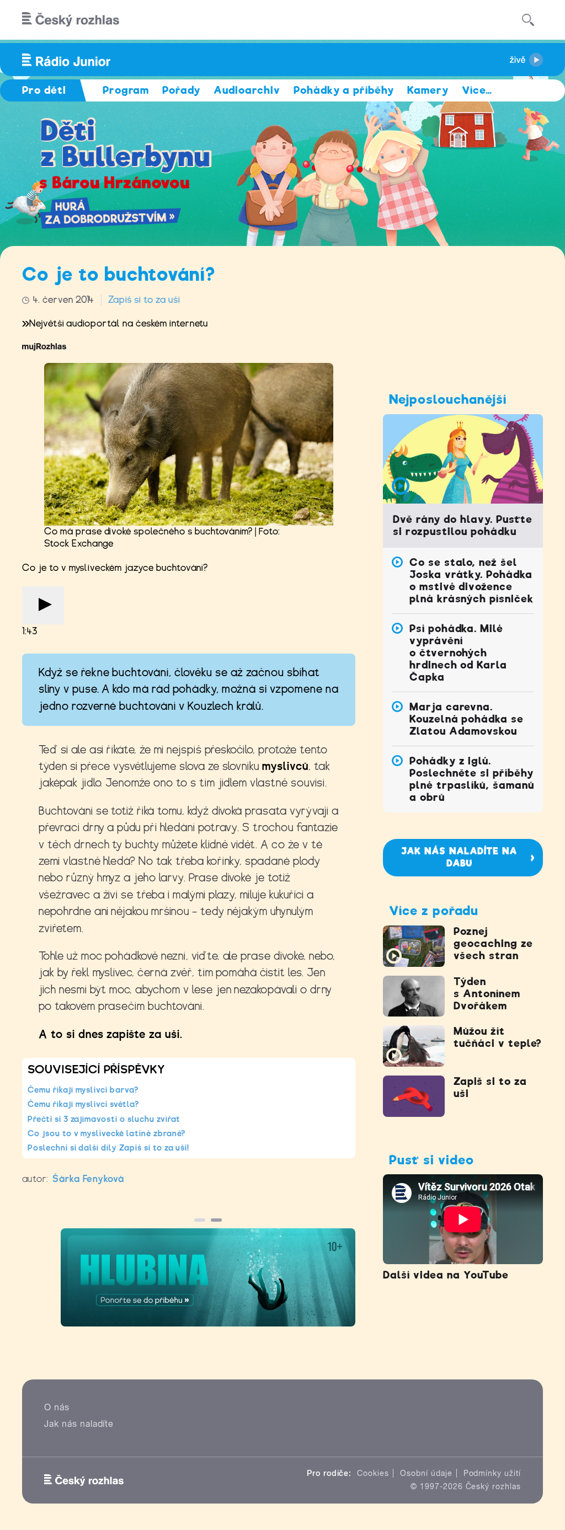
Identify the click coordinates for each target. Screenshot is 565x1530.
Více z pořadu (433, 910)
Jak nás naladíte (79, 1424)
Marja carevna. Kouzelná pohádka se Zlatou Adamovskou (466, 719)
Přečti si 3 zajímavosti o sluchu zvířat (104, 1119)
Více (477, 90)
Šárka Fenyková (88, 1179)
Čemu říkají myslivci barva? (83, 1089)
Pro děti (44, 90)
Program (126, 90)
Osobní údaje (426, 1473)
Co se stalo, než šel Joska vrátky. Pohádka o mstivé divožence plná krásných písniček (471, 580)
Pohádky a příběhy (344, 90)
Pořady (181, 90)
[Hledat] (528, 20)
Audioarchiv (247, 90)
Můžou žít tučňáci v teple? (497, 1037)
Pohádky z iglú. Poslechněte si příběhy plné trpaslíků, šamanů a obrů (471, 779)
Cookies (373, 1473)
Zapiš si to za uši (144, 300)
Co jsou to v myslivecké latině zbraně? (106, 1133)
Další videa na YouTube (445, 1275)
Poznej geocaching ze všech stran (493, 943)
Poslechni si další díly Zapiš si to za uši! (108, 1147)
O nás (57, 1407)
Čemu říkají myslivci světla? (83, 1104)
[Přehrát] (43, 605)
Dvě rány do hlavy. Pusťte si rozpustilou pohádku (462, 525)
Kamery (428, 90)
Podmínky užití (492, 1473)
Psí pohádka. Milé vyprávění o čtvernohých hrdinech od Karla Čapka (458, 653)
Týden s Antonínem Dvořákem (487, 994)
